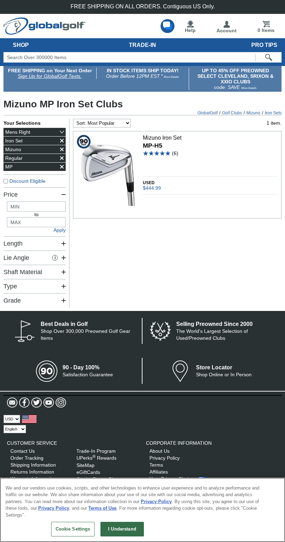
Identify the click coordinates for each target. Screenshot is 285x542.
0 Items (266, 30)
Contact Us (22, 451)
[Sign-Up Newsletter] (12, 402)
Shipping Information (33, 465)
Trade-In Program (96, 451)
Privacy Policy (164, 458)
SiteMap (85, 465)
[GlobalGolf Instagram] (60, 402)
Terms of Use (102, 508)
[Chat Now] (167, 26)
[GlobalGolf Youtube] (48, 402)
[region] (142, 510)
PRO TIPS (264, 45)
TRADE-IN (142, 45)
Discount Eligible (27, 181)
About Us (159, 451)
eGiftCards (88, 472)
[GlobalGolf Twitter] (36, 402)
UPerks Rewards (96, 458)
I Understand (122, 529)
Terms (156, 465)
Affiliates (158, 472)
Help (190, 30)
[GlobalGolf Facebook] (23, 402)
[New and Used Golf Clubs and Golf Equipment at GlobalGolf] (44, 32)
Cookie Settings (73, 529)
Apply (60, 230)
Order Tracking (26, 458)
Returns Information (32, 472)
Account (227, 30)
